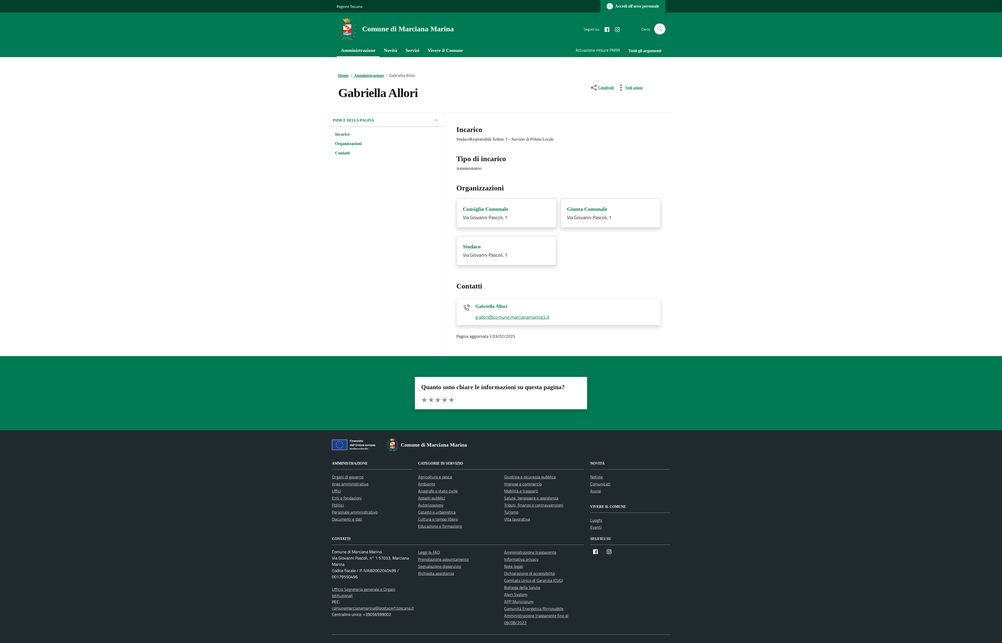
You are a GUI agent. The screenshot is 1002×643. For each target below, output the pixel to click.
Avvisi (595, 491)
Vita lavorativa (517, 519)
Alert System (515, 594)
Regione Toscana (349, 6)
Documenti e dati (347, 519)
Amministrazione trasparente (530, 552)
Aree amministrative (350, 484)
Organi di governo (347, 477)
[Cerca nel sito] (659, 29)
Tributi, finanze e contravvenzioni (533, 505)
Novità (390, 50)
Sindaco (472, 246)
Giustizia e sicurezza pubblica (530, 477)
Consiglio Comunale (485, 209)
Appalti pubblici (431, 498)
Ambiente (426, 484)
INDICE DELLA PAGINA (353, 120)
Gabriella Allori (491, 306)
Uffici (336, 491)
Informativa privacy (521, 559)
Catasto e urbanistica (437, 512)
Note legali (513, 566)
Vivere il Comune (445, 50)
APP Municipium (518, 601)
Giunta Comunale (587, 209)
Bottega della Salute (522, 587)
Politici (338, 505)
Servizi (412, 50)
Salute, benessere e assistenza (531, 498)
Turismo (511, 512)
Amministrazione (358, 50)
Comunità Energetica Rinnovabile (533, 608)
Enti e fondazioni (347, 498)
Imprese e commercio (523, 484)
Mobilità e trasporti (521, 491)
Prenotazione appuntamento (443, 559)
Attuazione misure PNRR (598, 50)
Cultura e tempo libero (438, 519)
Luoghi (596, 520)
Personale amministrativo (355, 512)
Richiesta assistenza (436, 573)
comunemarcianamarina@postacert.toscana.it (373, 608)
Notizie (596, 477)
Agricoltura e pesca (435, 477)
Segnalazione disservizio (439, 566)
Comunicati (600, 484)
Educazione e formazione (440, 526)
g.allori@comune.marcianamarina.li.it (512, 317)
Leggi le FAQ (429, 552)
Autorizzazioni (430, 505)
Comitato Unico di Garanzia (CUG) (533, 580)
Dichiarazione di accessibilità (529, 573)
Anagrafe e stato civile (438, 491)
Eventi (596, 527)
